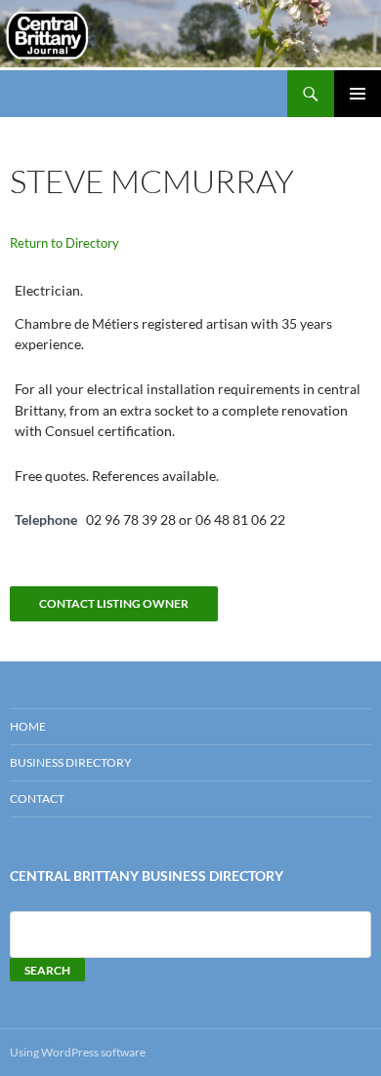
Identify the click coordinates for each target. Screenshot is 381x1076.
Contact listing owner (114, 603)
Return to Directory (64, 243)
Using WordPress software (78, 1052)
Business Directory (71, 762)
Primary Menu (357, 93)
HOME (28, 726)
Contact (37, 798)
